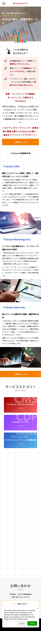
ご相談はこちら (20, 142)
